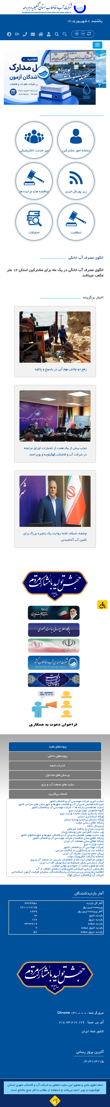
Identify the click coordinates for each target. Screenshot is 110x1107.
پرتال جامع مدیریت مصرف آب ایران (83, 853)
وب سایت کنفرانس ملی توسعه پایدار (82, 832)
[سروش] (9, 34)
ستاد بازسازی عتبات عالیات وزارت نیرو (81, 813)
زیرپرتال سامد (95, 826)
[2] (94, 56)
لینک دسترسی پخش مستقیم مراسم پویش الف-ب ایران (71, 862)
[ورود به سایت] (49, 34)
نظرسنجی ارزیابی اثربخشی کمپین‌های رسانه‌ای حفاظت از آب (69, 869)
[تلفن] (25, 34)
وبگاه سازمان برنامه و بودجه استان (83, 819)
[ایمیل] (33, 34)
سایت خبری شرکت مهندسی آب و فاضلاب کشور (76, 801)
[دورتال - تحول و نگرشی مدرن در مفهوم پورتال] (55, 1100)
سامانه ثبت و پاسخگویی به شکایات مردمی (79, 850)
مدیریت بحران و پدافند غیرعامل (85, 829)
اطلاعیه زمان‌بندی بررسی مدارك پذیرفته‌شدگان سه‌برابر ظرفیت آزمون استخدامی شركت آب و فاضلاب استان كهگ (57, 874)
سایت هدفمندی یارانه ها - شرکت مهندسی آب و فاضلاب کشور (67, 807)
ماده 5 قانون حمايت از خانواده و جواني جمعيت (77, 866)
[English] (17, 34)
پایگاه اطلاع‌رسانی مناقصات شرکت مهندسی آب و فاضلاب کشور (67, 838)
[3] (99, 56)
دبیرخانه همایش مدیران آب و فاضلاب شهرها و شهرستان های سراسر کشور (60, 804)
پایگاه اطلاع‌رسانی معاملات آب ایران (83, 841)
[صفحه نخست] (41, 34)
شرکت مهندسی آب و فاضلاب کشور (83, 847)
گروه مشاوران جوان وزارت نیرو (86, 810)
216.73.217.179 (71, 1023)
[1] (90, 56)
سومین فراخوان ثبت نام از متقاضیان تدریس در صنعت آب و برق (66, 859)
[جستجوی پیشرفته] (56, 34)
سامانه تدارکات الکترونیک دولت (85, 856)
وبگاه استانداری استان (90, 816)
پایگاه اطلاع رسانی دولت (89, 822)
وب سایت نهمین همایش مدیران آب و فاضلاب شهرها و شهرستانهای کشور (61, 835)
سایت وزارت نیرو (93, 844)
